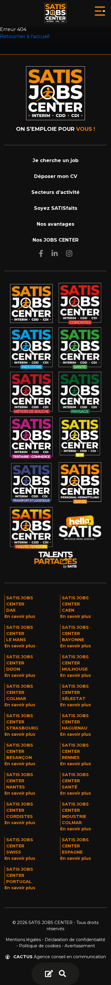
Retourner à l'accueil (25, 36)
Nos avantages (55, 224)
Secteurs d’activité (55, 192)
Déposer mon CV (55, 176)
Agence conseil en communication (59, 956)
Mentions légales (23, 939)
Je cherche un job (55, 160)
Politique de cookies (40, 945)
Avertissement (80, 945)
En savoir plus (19, 616)
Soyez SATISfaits (55, 208)
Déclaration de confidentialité (75, 939)
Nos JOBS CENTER (55, 240)
